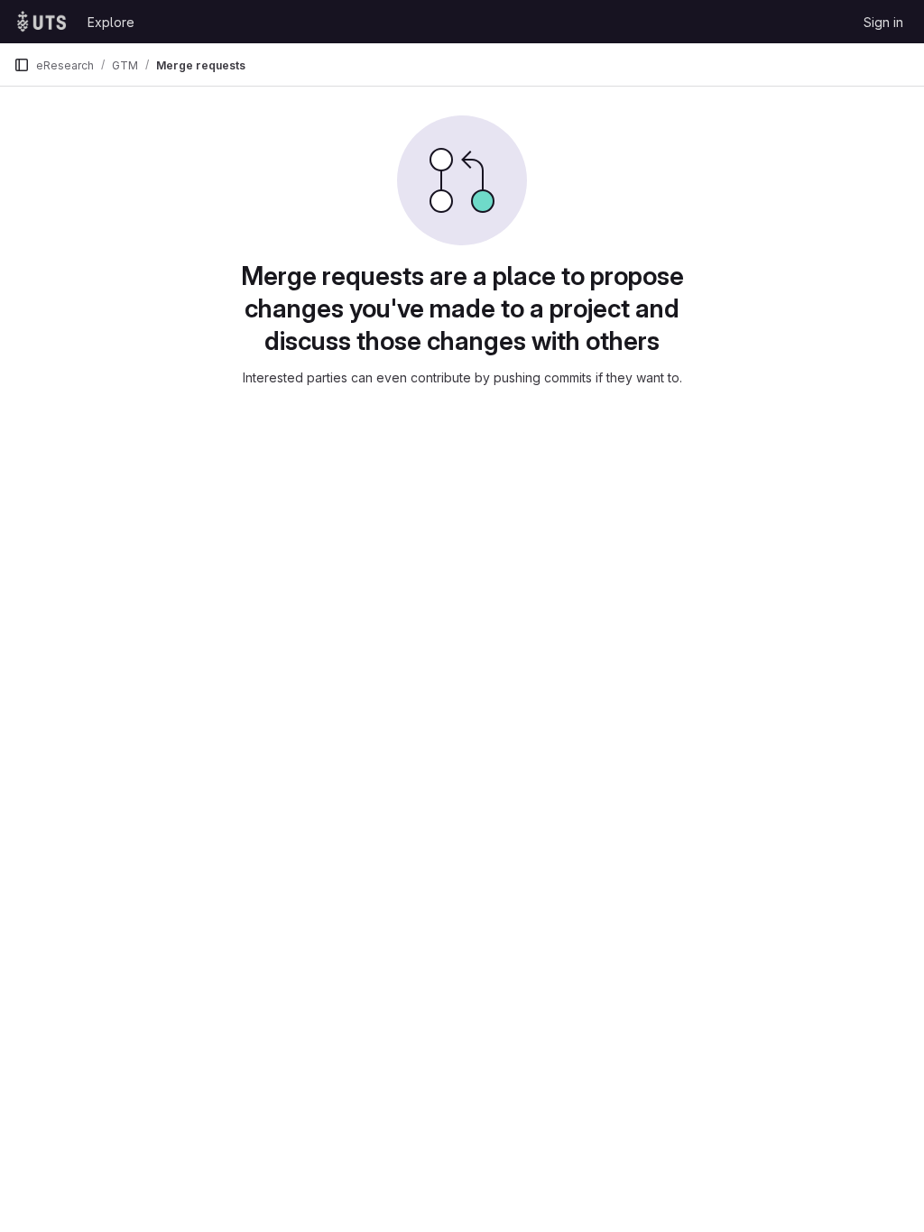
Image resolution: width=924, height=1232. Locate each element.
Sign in (883, 22)
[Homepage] (41, 21)
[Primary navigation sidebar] (21, 65)
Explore (111, 22)
